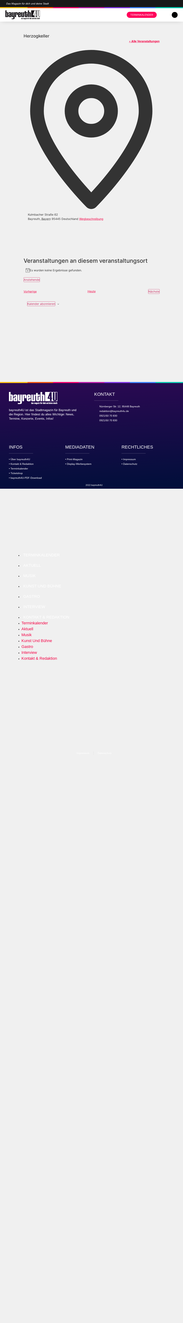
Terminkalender (41, 555)
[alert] (92, 270)
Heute (92, 291)
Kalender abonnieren (41, 304)
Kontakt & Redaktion (46, 617)
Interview (34, 607)
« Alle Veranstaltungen (144, 41)
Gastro (31, 596)
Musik (29, 576)
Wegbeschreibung (91, 219)
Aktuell (32, 565)
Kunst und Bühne (42, 586)
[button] (175, 15)
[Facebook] (176, 4)
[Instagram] (170, 4)
